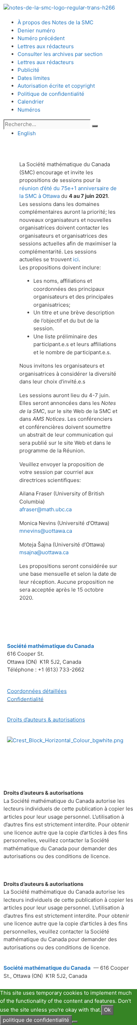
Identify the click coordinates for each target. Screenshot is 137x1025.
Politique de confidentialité (51, 93)
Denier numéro (36, 30)
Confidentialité (25, 699)
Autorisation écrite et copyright (56, 85)
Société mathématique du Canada (47, 967)
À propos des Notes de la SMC (55, 22)
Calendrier (31, 101)
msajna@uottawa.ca (43, 552)
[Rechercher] (95, 126)
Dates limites (34, 78)
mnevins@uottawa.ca (45, 530)
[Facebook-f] (16, 760)
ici (76, 259)
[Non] (75, 1022)
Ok (107, 1009)
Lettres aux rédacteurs (46, 46)
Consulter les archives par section (60, 54)
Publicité (28, 70)
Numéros (29, 109)
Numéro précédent (41, 38)
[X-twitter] (35, 760)
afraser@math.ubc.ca (45, 509)
